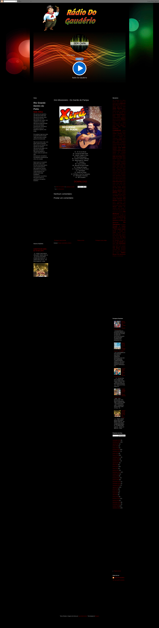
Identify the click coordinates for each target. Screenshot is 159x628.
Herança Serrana (121, 186)
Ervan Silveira (123, 142)
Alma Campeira (122, 109)
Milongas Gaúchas (117, 206)
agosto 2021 (116, 462)
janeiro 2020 (116, 479)
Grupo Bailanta (117, 159)
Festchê (114, 144)
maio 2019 (115, 493)
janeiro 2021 (116, 470)
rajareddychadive (82, 616)
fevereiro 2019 (116, 498)
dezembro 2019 (117, 481)
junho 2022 (115, 453)
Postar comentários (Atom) (64, 243)
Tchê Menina (116, 248)
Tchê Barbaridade (121, 243)
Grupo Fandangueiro (121, 167)
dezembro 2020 (117, 472)
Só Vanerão (120, 241)
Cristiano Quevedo (117, 133)
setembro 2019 (116, 485)
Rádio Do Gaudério (119, 577)
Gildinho (124, 155)
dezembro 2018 (117, 502)
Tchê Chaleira (116, 244)
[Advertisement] (78, 90)
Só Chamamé (116, 240)
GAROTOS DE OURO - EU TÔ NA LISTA (124, 414)
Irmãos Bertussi (122, 187)
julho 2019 (115, 489)
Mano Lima (119, 203)
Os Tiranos (123, 224)
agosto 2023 (116, 444)
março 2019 (116, 496)
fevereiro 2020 (116, 477)
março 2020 (116, 476)
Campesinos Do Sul (117, 123)
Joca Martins (116, 195)
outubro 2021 (116, 459)
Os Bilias (122, 213)
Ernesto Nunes (116, 142)
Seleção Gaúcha (116, 238)
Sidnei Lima (123, 238)
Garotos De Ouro (121, 150)
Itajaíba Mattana (117, 191)
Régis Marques (122, 234)
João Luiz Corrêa (122, 194)
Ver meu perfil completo (118, 580)
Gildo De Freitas (117, 157)
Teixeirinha (123, 248)
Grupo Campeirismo (121, 161)
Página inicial (80, 240)
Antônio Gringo (116, 111)
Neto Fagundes (119, 209)
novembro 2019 (117, 483)
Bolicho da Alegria (119, 122)
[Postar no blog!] (80, 187)
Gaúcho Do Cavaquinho (119, 153)
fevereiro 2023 (116, 449)
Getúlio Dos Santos (117, 155)
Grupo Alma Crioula (121, 158)
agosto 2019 (116, 487)
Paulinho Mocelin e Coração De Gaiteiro (119, 231)
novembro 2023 (117, 440)
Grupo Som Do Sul (117, 184)
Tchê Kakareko (122, 246)
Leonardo (120, 200)
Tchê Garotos (122, 244)
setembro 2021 (116, 461)
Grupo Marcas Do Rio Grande (119, 177)
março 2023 (116, 447)
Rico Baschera (116, 235)
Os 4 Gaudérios (119, 211)
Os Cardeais (121, 215)
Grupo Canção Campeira (119, 163)
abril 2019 (115, 494)
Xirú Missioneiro (60, 189)
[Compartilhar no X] (82, 187)
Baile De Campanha (121, 117)
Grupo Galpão (119, 170)
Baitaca (123, 119)
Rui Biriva (123, 237)
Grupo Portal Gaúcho (121, 180)
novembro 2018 (117, 504)
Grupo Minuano (116, 178)
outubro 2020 (116, 474)
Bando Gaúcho (116, 120)
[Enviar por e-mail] (78, 187)
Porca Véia (115, 234)
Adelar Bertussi (117, 108)
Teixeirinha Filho (116, 249)
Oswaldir (119, 227)
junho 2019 (115, 491)
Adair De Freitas (121, 106)
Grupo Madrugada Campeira (119, 175)
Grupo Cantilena (116, 164)
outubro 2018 (116, 506)
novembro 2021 (117, 457)
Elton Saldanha (121, 141)
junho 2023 (115, 446)
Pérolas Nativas (122, 232)
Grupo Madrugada (121, 173)
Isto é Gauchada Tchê (119, 189)
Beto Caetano (123, 120)
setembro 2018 (116, 508)
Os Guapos (120, 218)
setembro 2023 (116, 442)
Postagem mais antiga (101, 240)
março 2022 (116, 455)
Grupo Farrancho (117, 169)
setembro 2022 (116, 451)
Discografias (119, 139)
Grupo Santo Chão (121, 183)
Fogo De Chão (122, 145)
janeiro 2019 (116, 500)
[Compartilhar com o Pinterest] (85, 187)
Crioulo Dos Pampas (121, 132)
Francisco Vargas (117, 147)
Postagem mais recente (60, 240)
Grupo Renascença (117, 181)
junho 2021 (115, 466)
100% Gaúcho (120, 101)
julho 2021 (115, 464)
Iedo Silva (115, 187)
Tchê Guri (115, 246)
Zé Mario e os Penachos (118, 255)
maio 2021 (115, 468)
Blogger (97, 616)
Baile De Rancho (117, 119)
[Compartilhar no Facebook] (84, 187)
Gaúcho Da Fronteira (119, 152)
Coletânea (117, 130)
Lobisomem (119, 202)
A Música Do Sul (118, 104)
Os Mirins (121, 220)
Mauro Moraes (122, 205)
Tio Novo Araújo (118, 251)
